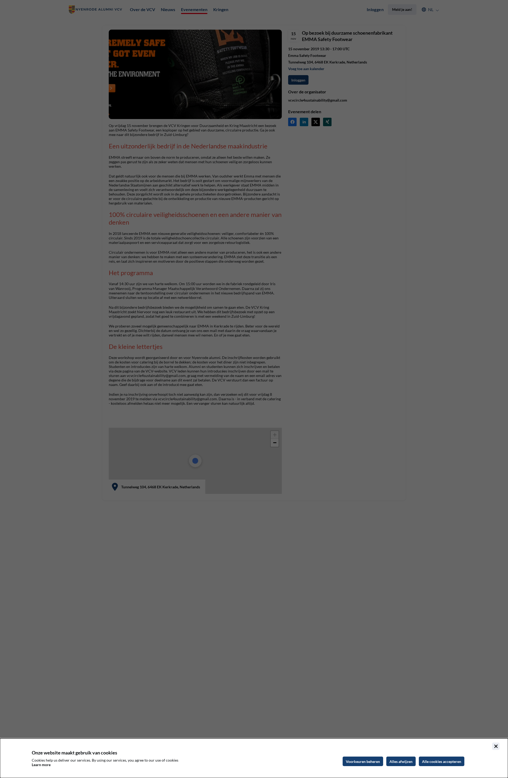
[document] (254, 758)
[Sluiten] (496, 746)
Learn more (41, 764)
